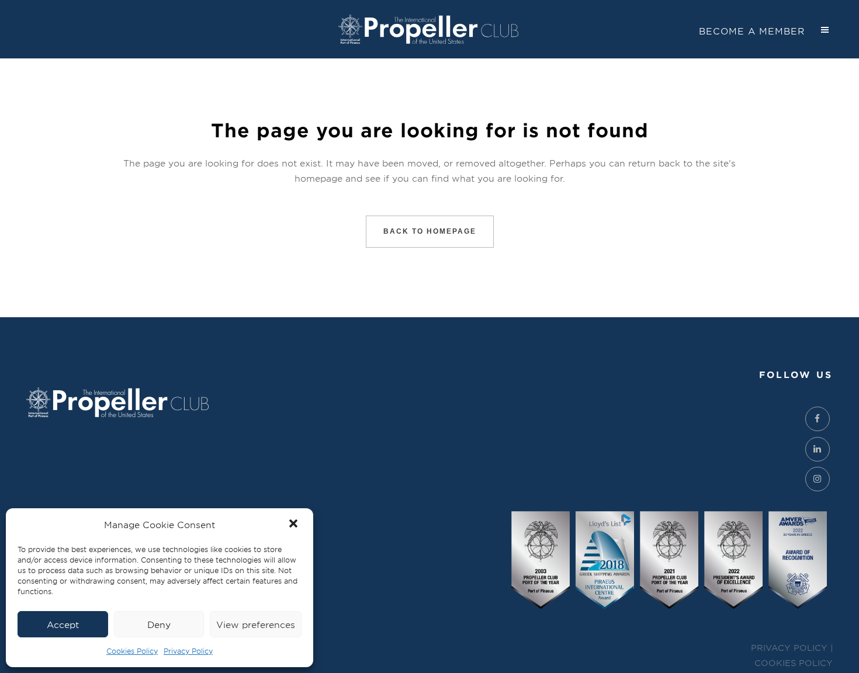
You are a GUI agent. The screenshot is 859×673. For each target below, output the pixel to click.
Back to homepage (429, 231)
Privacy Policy (188, 650)
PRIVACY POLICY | (792, 648)
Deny (159, 624)
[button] (295, 525)
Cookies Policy (132, 650)
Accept (63, 624)
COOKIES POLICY (793, 663)
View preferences (255, 624)
